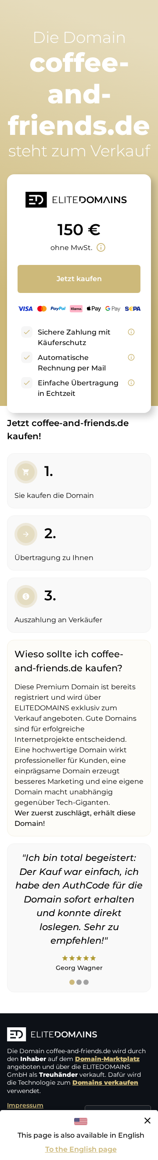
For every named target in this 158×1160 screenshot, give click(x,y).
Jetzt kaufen (79, 279)
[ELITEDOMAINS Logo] (79, 1035)
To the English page (81, 1149)
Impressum (25, 1105)
